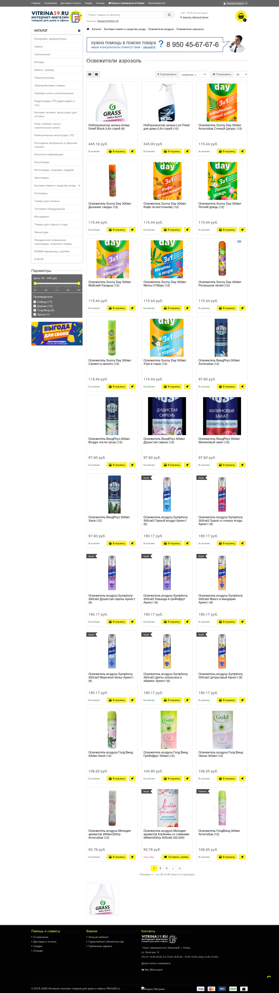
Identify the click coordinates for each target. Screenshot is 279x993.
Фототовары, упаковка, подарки (54, 170)
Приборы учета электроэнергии (54, 93)
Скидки (88, 3)
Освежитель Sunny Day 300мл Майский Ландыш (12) (109, 283)
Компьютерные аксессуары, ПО (54, 135)
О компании (50, 3)
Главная (36, 3)
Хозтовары (41, 193)
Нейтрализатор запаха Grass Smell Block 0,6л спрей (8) (108, 127)
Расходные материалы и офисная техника (55, 144)
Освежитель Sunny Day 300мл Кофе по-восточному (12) (164, 205)
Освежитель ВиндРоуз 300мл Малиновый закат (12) (219, 440)
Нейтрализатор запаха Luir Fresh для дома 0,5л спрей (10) (166, 127)
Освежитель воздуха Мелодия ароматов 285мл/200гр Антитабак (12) (109, 834)
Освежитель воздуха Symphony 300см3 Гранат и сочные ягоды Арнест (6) (221, 520)
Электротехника (44, 77)
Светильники (42, 54)
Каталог (97, 29)
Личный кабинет (98, 937)
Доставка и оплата (71, 3)
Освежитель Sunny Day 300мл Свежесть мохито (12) (109, 362)
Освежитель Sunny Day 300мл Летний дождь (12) (220, 205)
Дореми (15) (44, 306)
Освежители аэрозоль (190, 29)
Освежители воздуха (161, 29)
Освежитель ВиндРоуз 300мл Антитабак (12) (219, 362)
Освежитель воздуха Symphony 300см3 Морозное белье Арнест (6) (110, 677)
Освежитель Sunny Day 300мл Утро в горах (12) (164, 362)
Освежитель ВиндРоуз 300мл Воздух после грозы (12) (109, 440)
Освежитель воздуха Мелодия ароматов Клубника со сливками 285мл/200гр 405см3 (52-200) (166, 834)
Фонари (39, 62)
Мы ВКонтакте (154, 969)
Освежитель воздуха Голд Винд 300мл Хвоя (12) (110, 754)
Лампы (38, 46)
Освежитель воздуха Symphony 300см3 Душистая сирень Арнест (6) (111, 599)
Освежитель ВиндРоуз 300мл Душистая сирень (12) (164, 440)
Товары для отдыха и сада (51, 224)
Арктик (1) (43, 314)
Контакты (148, 931)
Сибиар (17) (44, 302)
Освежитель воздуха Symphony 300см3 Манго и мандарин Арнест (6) (221, 599)
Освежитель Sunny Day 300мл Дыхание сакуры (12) (109, 205)
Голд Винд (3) (45, 310)
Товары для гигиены (47, 201)
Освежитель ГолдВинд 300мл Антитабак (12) (219, 832)
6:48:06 (38, 259)
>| (179, 868)
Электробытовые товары (49, 85)
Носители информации (48, 154)
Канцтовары (41, 162)
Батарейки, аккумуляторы (50, 38)
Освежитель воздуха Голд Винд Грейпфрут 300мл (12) (165, 754)
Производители (156, 3)
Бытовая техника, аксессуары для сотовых (55, 114)
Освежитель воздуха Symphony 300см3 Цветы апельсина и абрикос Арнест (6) (165, 677)
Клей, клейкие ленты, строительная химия (47, 125)
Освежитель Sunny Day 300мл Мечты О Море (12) (164, 283)
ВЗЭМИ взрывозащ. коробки (51, 251)
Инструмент (41, 216)
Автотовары (41, 177)
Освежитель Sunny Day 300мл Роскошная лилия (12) (220, 283)
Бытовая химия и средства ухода (55, 185)
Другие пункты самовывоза (156, 963)
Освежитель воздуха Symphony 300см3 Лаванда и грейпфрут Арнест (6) (165, 599)
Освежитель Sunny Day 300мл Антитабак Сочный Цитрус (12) (220, 127)
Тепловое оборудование (49, 209)
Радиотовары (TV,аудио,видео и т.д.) (54, 102)
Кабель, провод (44, 70)
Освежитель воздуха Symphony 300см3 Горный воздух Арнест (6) (165, 520)
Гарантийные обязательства (106, 941)
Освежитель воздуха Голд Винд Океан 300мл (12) (221, 754)
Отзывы (100, 3)
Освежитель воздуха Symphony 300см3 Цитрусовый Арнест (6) (221, 675)
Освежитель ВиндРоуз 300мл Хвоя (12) (109, 519)
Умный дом (41, 232)
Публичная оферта (100, 946)
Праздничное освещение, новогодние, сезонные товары (53, 241)
